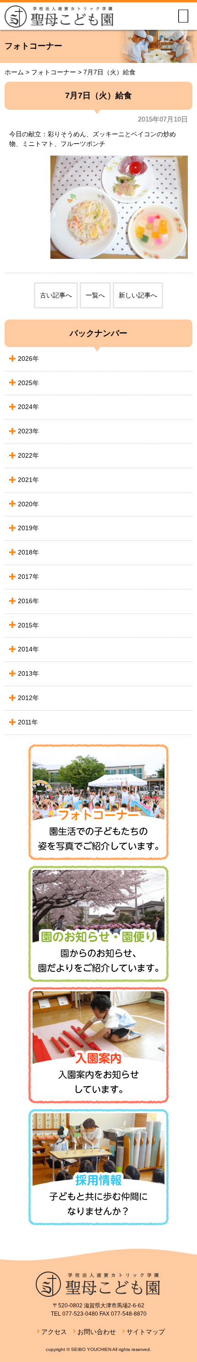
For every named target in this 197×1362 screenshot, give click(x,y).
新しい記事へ (138, 295)
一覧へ (95, 295)
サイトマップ (145, 1331)
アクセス (54, 1331)
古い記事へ (56, 295)
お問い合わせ (96, 1331)
